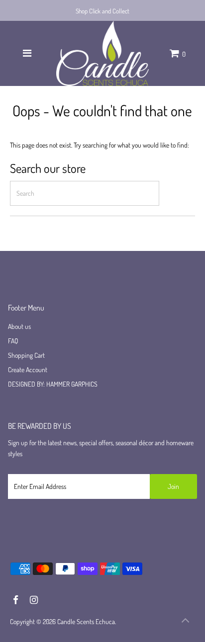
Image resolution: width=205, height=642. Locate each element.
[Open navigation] (27, 53)
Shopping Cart (26, 355)
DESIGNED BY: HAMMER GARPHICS (53, 384)
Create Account (27, 369)
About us (19, 326)
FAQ (13, 340)
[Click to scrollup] (185, 622)
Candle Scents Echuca (86, 621)
